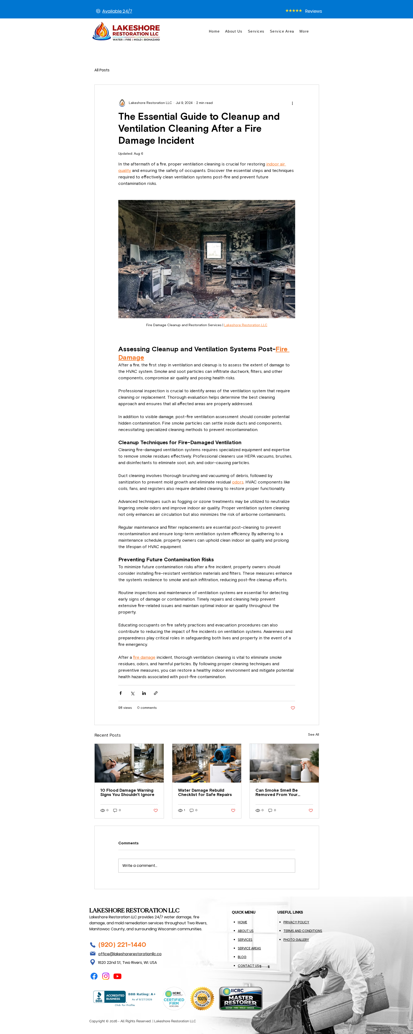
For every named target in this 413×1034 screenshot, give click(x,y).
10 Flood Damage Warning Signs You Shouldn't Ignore (127, 792)
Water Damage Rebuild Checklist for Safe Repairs (205, 792)
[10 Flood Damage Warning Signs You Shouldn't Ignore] (129, 763)
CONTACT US (248, 965)
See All (313, 734)
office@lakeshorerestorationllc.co (130, 954)
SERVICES (245, 939)
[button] (304, 31)
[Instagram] (105, 976)
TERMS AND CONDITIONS (302, 930)
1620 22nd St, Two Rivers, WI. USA (127, 962)
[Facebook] (94, 976)
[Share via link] (155, 693)
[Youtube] (117, 976)
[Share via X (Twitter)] (132, 693)
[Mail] (93, 953)
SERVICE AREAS (249, 948)
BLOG (242, 956)
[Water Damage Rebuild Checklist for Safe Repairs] (206, 763)
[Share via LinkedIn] (144, 693)
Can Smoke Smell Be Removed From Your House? (276, 792)
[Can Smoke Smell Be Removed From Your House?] (284, 763)
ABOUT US (246, 930)
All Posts (101, 70)
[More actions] (292, 103)
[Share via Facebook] (120, 693)
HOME (242, 922)
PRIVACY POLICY (296, 922)
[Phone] (93, 945)
